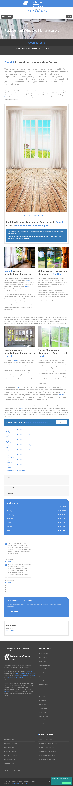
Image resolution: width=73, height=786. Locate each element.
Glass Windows (43, 677)
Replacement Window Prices (13, 771)
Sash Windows (43, 657)
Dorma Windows (43, 712)
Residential (10, 488)
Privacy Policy (26, 783)
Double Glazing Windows (46, 673)
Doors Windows (43, 681)
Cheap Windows (43, 716)
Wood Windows (9, 747)
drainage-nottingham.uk (45, 739)
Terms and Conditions (16, 783)
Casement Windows (11, 751)
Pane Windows (43, 696)
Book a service (6, 16)
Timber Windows (43, 653)
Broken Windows (43, 724)
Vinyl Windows (9, 739)
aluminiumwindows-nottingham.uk (48, 751)
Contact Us (60, 422)
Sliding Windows (10, 759)
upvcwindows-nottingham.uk (47, 759)
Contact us (10, 493)
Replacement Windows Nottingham (17, 470)
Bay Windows (42, 704)
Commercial (10, 483)
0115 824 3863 (37, 42)
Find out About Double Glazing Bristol (36, 215)
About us (9, 477)
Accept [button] (66, 782)
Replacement (42, 661)
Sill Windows (42, 700)
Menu (69, 16)
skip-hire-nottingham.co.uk (46, 747)
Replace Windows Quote (46, 728)
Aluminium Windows (11, 743)
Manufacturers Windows (12, 767)
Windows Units (43, 720)
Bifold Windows (43, 685)
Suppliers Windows (10, 763)
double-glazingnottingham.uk (47, 755)
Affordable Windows (11, 755)
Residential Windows (45, 665)
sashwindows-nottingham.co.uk (48, 743)
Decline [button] (56, 782)
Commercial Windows (45, 669)
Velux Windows (43, 708)
